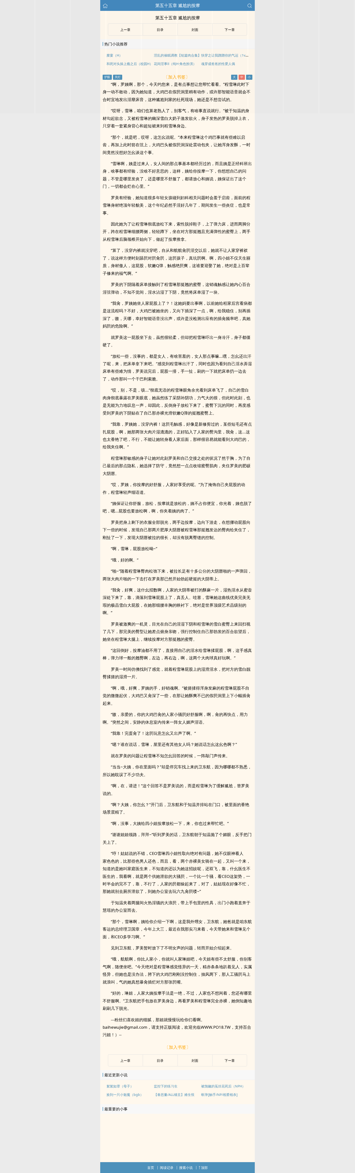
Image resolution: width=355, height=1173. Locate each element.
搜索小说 (186, 1167)
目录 (160, 1060)
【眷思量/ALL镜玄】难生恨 (174, 1094)
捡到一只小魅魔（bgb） (124, 1094)
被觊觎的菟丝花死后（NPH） (223, 1086)
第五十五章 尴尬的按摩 (177, 5)
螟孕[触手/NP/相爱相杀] (219, 1094)
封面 (195, 1060)
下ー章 (230, 1060)
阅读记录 (166, 1167)
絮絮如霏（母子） (120, 1086)
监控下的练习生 (166, 1086)
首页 (150, 1167)
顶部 (204, 1167)
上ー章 (125, 1060)
